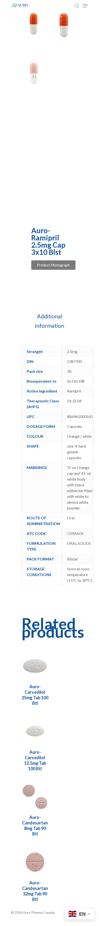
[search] (77, 6)
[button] (53, 265)
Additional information (49, 321)
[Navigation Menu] (85, 5)
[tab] (49, 321)
